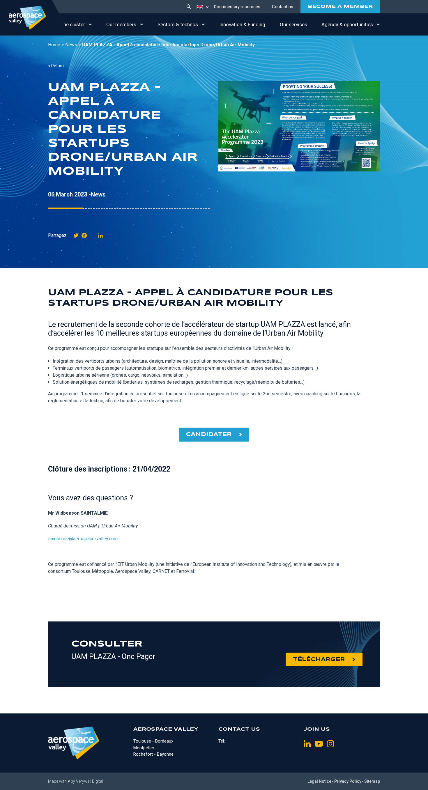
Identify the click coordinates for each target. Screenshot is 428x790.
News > (73, 44)
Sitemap (372, 781)
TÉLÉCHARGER (319, 659)
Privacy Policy (347, 781)
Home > (56, 44)
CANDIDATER (209, 434)
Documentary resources (237, 6)
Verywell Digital (89, 781)
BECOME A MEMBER (340, 6)
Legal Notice (319, 781)
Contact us (282, 6)
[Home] (27, 18)
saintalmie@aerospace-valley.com (83, 538)
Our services (293, 24)
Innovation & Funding (242, 24)
